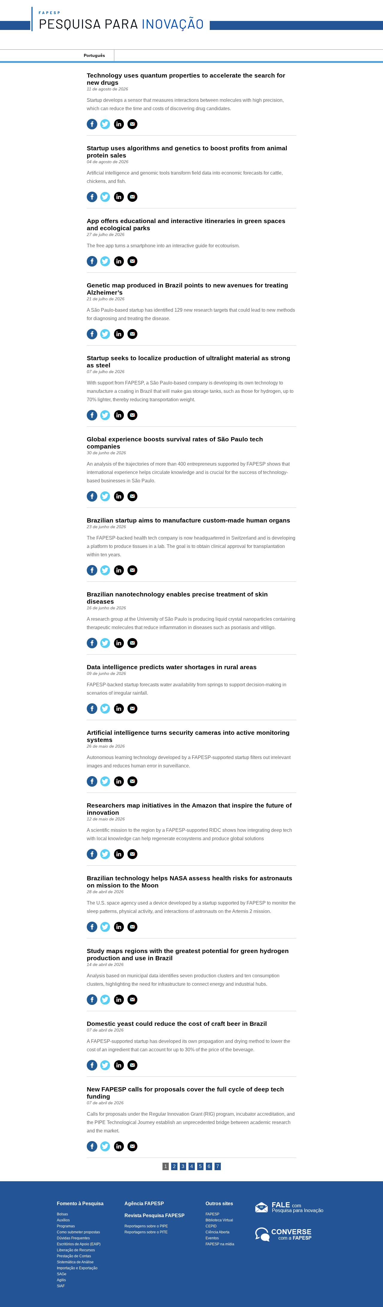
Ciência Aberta (218, 1232)
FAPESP (212, 1214)
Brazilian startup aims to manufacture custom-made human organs (188, 520)
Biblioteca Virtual (219, 1220)
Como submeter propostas (78, 1232)
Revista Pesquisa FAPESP (154, 1215)
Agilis (61, 1280)
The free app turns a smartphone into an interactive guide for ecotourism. (163, 245)
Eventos (212, 1238)
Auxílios (63, 1220)
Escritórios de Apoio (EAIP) (79, 1244)
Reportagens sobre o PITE (146, 1232)
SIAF (61, 1286)
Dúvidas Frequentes (73, 1238)
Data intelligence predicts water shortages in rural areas (172, 667)
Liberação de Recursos (76, 1250)
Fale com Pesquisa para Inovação (289, 1208)
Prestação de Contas (74, 1256)
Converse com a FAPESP (284, 1234)
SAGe (61, 1274)
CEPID (211, 1226)
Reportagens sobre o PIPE (146, 1226)
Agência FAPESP (144, 1203)
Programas (66, 1226)
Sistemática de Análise (75, 1262)
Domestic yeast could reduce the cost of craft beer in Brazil (177, 1023)
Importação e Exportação (77, 1268)
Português (94, 55)
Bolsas (62, 1214)
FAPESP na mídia (220, 1244)
